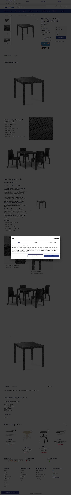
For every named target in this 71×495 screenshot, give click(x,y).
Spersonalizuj (34, 255)
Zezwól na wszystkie (51, 255)
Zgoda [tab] (19, 242)
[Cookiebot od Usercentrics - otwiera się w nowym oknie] (54, 238)
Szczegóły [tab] (36, 242)
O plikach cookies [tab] (52, 242)
